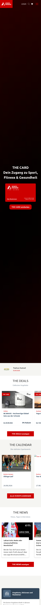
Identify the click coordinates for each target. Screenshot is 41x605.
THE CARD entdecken (20, 207)
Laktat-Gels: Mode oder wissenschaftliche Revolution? (13, 542)
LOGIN (23, 4)
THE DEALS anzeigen (20, 434)
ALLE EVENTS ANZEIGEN (20, 496)
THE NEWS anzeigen (20, 564)
